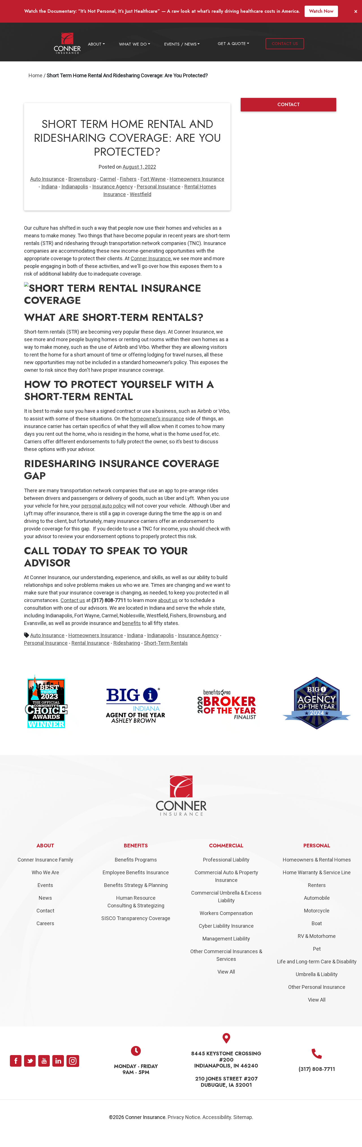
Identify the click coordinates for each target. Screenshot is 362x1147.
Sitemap (242, 1130)
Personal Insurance (158, 187)
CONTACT (288, 104)
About (95, 44)
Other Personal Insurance (316, 999)
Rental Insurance (90, 643)
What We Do (133, 44)
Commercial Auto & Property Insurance (226, 888)
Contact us (73, 600)
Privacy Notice (184, 1130)
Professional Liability (226, 872)
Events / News (180, 44)
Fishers (128, 179)
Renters (317, 898)
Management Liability (226, 951)
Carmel (108, 179)
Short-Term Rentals (166, 643)
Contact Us (285, 43)
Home (35, 75)
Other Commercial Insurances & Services (226, 967)
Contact (45, 923)
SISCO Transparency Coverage (135, 931)
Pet (317, 961)
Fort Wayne (153, 179)
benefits (131, 623)
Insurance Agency (112, 187)
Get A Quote (232, 43)
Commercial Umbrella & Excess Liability (226, 909)
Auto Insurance (47, 179)
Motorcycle (316, 923)
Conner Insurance (151, 258)
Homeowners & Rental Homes (317, 872)
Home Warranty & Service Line (317, 885)
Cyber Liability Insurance (226, 938)
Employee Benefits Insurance (136, 885)
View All (226, 984)
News (45, 910)
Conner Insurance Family (45, 872)
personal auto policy (103, 506)
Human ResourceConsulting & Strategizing (135, 914)
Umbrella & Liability (317, 987)
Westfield (140, 194)
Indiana (49, 187)
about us (168, 600)
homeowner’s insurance (157, 419)
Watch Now (321, 11)
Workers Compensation (226, 926)
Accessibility (216, 1130)
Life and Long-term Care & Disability (317, 974)
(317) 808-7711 (317, 1082)
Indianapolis (74, 187)
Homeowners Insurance (197, 179)
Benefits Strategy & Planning (136, 898)
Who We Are (45, 885)
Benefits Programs (136, 872)
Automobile (317, 910)
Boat (317, 936)
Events (45, 898)
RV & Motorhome (317, 948)
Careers (45, 936)
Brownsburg (82, 179)
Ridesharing (126, 643)
